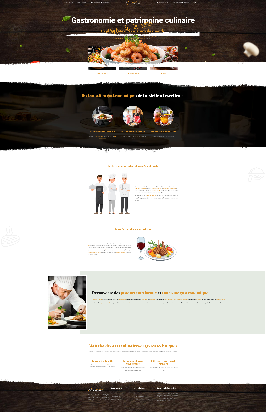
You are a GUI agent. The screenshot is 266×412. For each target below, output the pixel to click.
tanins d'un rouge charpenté (94, 252)
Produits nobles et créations (103, 131)
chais (175, 299)
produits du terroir (151, 195)
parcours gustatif (105, 303)
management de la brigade (169, 188)
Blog (194, 2)
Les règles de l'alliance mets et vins (133, 229)
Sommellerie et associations (163, 131)
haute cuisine (122, 299)
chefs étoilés (145, 299)
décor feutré (144, 135)
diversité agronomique (134, 303)
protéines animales (120, 252)
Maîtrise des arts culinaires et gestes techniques (133, 345)
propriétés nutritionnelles (102, 368)
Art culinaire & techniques (181, 2)
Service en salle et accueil (133, 131)
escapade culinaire (97, 299)
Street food (164, 73)
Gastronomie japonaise (133, 73)
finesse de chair (134, 369)
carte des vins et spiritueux (156, 135)
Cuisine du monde (82, 2)
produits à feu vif (107, 364)
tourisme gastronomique (185, 292)
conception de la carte (140, 188)
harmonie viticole (93, 243)
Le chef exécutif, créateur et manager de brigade (133, 165)
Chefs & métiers (68, 2)
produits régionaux (220, 299)
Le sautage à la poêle (102, 361)
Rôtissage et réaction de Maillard (163, 362)
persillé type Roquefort (106, 249)
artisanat (124, 303)
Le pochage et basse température (133, 362)
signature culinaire (156, 190)
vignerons (152, 299)
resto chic (198, 299)
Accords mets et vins (163, 2)
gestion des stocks (156, 188)
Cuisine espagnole (102, 73)
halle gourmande (169, 299)
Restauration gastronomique (108, 95)
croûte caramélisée (155, 369)
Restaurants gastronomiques (100, 2)
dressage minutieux (99, 136)
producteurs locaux (139, 292)
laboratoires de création (182, 299)
